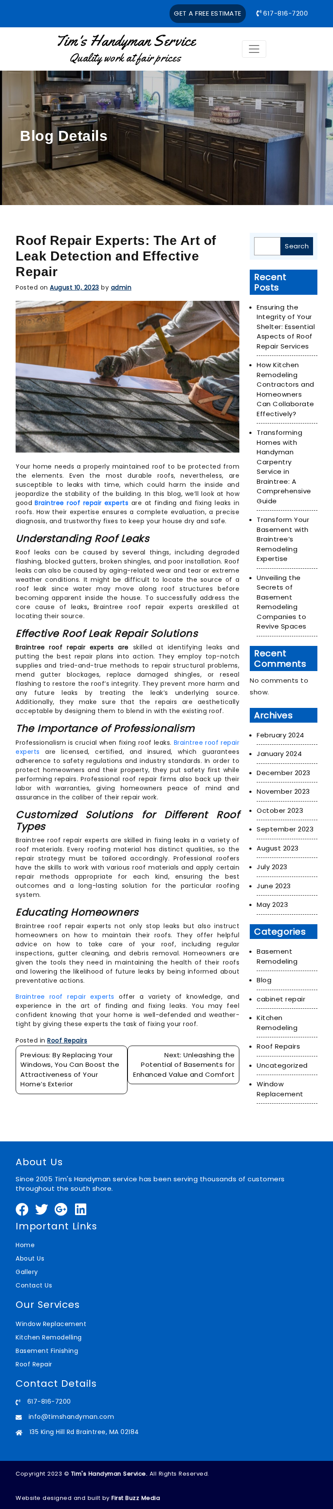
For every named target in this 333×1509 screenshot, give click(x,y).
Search (297, 246)
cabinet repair (281, 999)
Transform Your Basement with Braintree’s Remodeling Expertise (283, 539)
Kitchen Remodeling (277, 1022)
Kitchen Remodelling (49, 1337)
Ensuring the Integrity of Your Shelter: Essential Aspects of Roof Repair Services (286, 327)
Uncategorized (282, 1065)
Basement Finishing (47, 1350)
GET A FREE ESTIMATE (208, 13)
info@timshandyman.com (71, 1416)
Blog (264, 979)
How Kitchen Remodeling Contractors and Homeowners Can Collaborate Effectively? (285, 389)
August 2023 (278, 848)
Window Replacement (280, 1088)
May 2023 (272, 904)
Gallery (27, 1272)
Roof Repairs (67, 1040)
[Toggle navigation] (254, 49)
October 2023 (280, 810)
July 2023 (272, 866)
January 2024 (279, 753)
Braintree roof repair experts (65, 996)
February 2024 (280, 735)
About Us (30, 1258)
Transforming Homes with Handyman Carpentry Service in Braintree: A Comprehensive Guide (284, 466)
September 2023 (285, 829)
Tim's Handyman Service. (109, 1474)
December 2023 (283, 772)
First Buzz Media (135, 1498)
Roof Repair (34, 1364)
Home (25, 1245)
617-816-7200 (284, 13)
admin (121, 287)
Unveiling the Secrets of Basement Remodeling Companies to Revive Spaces (282, 602)
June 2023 (274, 885)
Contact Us (34, 1285)
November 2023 (283, 791)
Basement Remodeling (277, 956)
